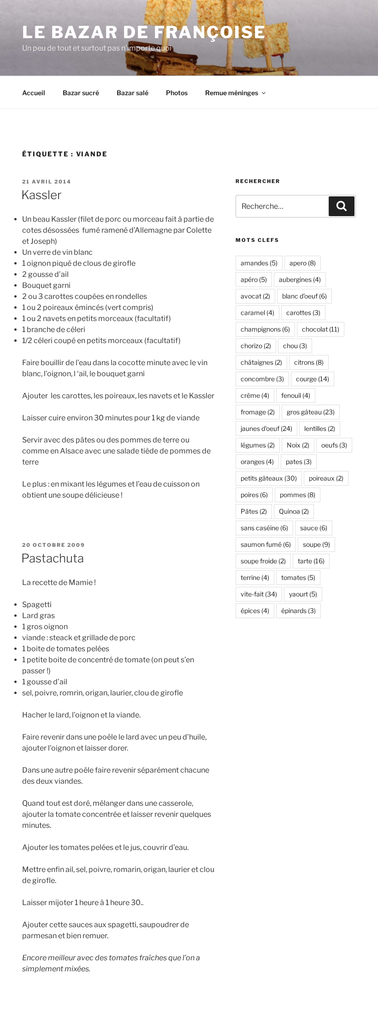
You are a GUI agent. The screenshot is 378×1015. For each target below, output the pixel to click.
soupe (316, 544)
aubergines (300, 279)
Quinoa (294, 511)
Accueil (33, 93)
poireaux (326, 478)
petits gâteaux (269, 478)
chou (295, 346)
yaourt (303, 594)
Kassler (41, 195)
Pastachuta (52, 558)
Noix (298, 445)
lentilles (319, 428)
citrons (309, 362)
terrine (255, 577)
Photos (177, 93)
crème (255, 395)
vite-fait (259, 594)
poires (254, 495)
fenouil (295, 395)
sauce (313, 528)
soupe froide (263, 561)
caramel (257, 312)
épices (255, 610)
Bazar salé (132, 93)
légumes (258, 445)
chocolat (320, 329)
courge (312, 379)
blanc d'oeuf (304, 296)
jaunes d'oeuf (266, 428)
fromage (258, 412)
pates (299, 461)
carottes (303, 312)
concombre (262, 379)
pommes (297, 495)
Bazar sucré (81, 93)
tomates (298, 577)
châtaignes (261, 362)
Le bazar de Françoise (144, 32)
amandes (259, 263)
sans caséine (264, 528)
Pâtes (254, 511)
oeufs (334, 445)
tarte (311, 561)
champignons (265, 329)
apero (302, 263)
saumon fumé (266, 544)
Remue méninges (231, 93)
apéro (254, 279)
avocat (255, 296)
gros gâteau (311, 412)
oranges (257, 461)
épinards (298, 610)
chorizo (256, 346)
